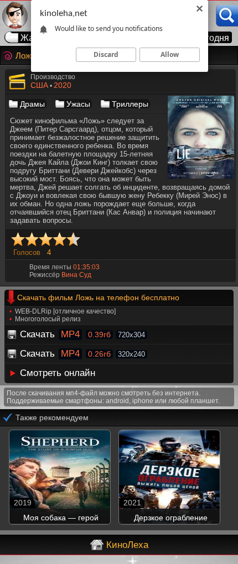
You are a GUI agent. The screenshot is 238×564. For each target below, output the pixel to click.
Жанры (35, 38)
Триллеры (130, 104)
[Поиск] (227, 16)
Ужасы (78, 104)
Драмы (32, 104)
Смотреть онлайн (57, 373)
